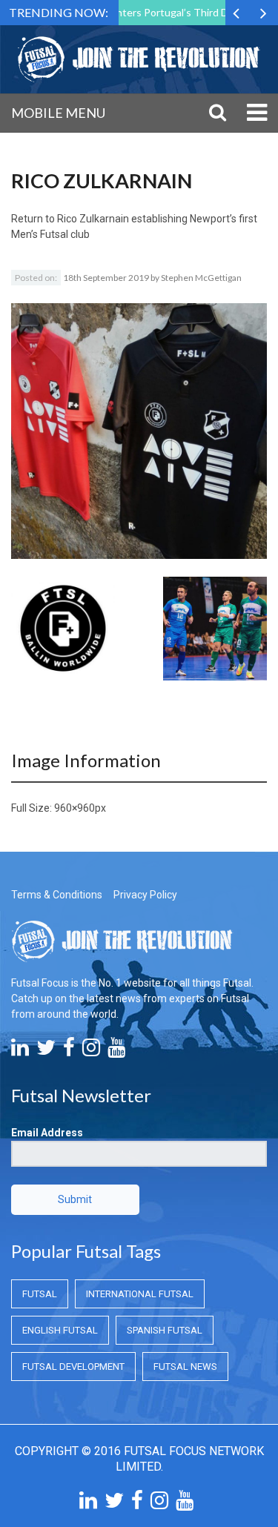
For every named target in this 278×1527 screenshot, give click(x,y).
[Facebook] (69, 1051)
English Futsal (60, 1330)
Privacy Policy (145, 895)
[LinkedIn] (20, 1051)
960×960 (74, 808)
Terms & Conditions (56, 895)
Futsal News (185, 1366)
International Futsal (139, 1293)
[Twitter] (46, 1051)
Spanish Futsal (164, 1330)
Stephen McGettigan (201, 277)
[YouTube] (116, 1051)
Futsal (39, 1293)
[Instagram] (91, 1051)
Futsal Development (73, 1366)
